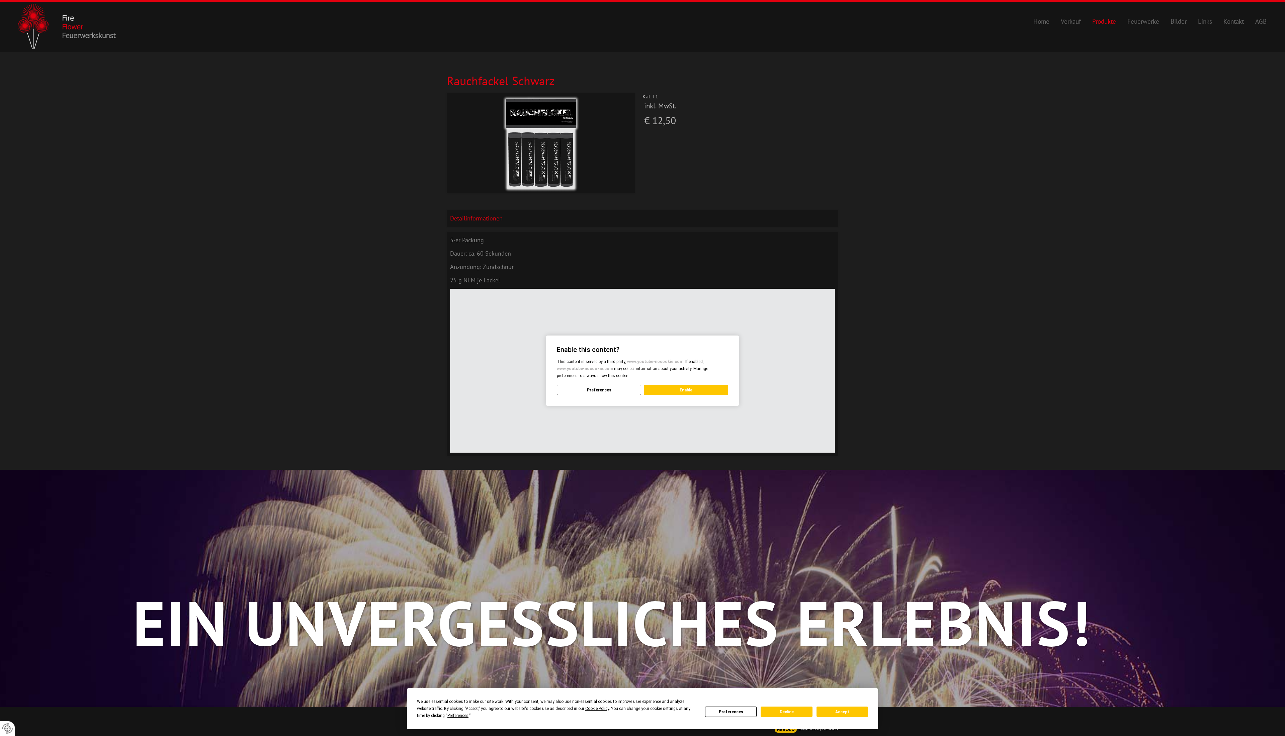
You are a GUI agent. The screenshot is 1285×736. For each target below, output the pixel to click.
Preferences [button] (457, 715)
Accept (842, 712)
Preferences (731, 712)
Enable (686, 390)
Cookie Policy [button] (597, 708)
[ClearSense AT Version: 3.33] (786, 729)
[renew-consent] (7, 728)
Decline (787, 712)
